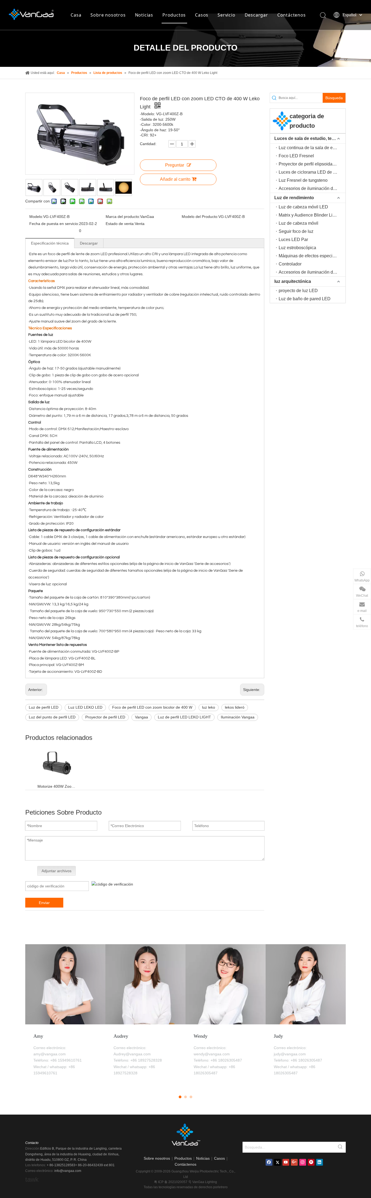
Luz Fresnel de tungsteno (303, 180)
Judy (278, 1036)
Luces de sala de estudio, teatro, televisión (309, 138)
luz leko (208, 707)
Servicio (226, 15)
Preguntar (174, 165)
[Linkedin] (319, 1162)
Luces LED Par (293, 239)
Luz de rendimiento (294, 197)
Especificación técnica (50, 243)
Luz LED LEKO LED (85, 707)
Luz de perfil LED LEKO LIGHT (184, 717)
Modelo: (36, 216)
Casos (201, 15)
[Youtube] (285, 1162)
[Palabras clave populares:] (340, 1147)
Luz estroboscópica (297, 247)
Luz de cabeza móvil (298, 223)
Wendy (200, 1036)
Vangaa (141, 717)
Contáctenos (291, 15)
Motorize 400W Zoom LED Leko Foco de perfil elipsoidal (56, 786)
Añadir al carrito (175, 179)
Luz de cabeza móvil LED (303, 207)
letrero (223, 1187)
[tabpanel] (65, 1015)
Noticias (144, 15)
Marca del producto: (123, 216)
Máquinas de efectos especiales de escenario (312, 256)
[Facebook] (269, 1162)
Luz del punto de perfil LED (52, 717)
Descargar (256, 15)
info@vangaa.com (67, 1171)
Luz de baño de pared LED (305, 298)
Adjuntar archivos (56, 871)
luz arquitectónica (292, 281)
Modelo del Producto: (200, 216)
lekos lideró (234, 707)
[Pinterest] (311, 1162)
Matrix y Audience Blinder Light (308, 215)
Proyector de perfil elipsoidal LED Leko (312, 164)
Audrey (121, 1036)
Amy (38, 1036)
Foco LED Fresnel (296, 156)
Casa (76, 15)
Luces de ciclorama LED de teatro (311, 172)
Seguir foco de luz (296, 231)
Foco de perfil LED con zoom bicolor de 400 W (152, 707)
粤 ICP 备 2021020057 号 (173, 1182)
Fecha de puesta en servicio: (54, 223)
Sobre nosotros (107, 15)
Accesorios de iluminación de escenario (312, 272)
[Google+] (294, 1162)
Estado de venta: (120, 223)
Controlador (290, 264)
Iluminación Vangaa (237, 717)
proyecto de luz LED (298, 290)
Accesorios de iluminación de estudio (312, 188)
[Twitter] (277, 1162)
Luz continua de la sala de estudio (311, 147)
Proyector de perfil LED (105, 717)
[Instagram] (302, 1162)
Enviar (44, 902)
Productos (174, 15)
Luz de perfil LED (43, 707)
